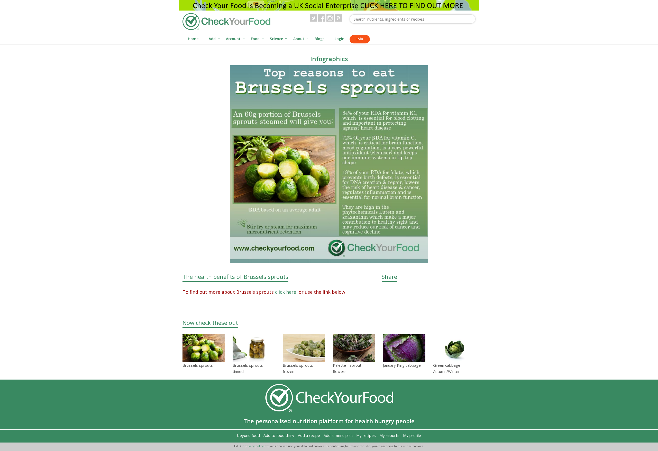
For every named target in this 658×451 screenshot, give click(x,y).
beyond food (248, 435)
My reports (389, 435)
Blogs (319, 38)
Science (276, 38)
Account (233, 38)
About (298, 38)
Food (255, 38)
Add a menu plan (338, 435)
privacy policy (254, 446)
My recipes (366, 435)
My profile (412, 435)
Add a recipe (309, 435)
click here (286, 292)
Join (359, 38)
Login (339, 38)
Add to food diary (278, 435)
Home (193, 38)
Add (212, 38)
